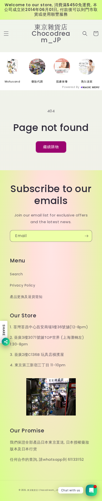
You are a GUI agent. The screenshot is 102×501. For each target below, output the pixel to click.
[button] (6, 33)
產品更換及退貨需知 (26, 296)
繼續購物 (51, 146)
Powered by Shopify (71, 490)
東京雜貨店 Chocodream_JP (42, 490)
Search (16, 274)
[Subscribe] (86, 236)
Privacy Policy (22, 285)
